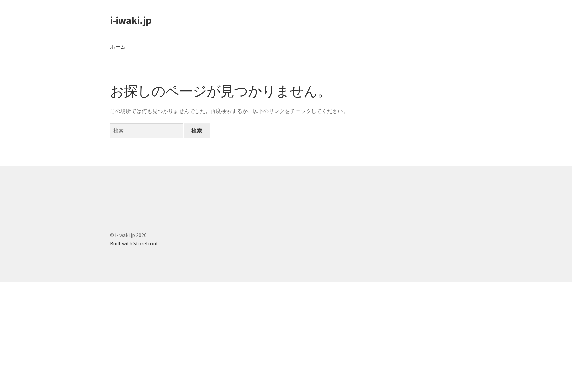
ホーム (118, 46)
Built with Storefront (134, 243)
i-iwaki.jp (130, 20)
